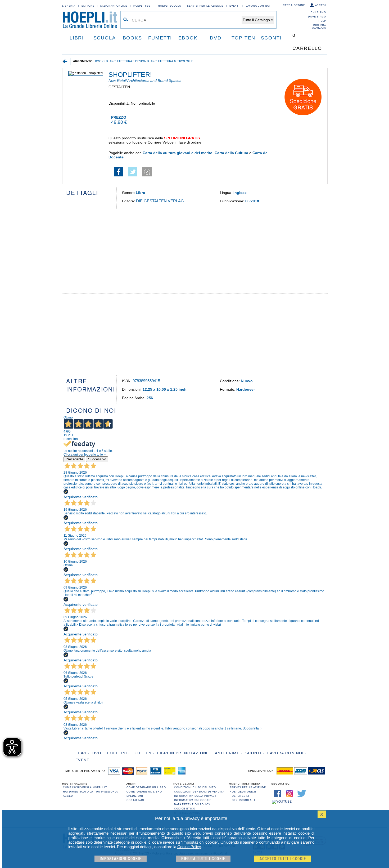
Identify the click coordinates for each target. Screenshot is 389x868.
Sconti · (255, 753)
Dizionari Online (113, 6)
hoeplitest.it (240, 796)
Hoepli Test (142, 6)
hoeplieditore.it (243, 791)
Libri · (82, 753)
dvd (215, 38)
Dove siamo (317, 16)
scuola (104, 38)
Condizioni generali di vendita (199, 791)
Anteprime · (229, 753)
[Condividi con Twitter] (132, 175)
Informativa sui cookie (192, 800)
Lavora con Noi (258, 6)
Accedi (320, 5)
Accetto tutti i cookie (283, 859)
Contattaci (135, 800)
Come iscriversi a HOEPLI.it (85, 787)
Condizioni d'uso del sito (195, 787)
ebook (188, 38)
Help (322, 21)
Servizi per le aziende (205, 6)
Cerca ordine (294, 5)
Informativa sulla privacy (195, 796)
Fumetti (160, 38)
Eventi (234, 6)
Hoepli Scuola (169, 6)
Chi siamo (318, 12)
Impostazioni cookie (121, 859)
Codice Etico (184, 808)
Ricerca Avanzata (319, 26)
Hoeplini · (118, 753)
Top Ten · (144, 753)
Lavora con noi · (287, 753)
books (132, 38)
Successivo (97, 459)
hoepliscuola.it (243, 800)
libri (77, 38)
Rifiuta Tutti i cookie (203, 859)
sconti (271, 38)
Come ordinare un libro (146, 787)
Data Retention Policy (192, 804)
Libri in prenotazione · (184, 753)
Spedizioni (134, 796)
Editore (88, 6)
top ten (244, 38)
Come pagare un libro (144, 791)
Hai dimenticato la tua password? (91, 791)
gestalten (119, 87)
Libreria (68, 6)
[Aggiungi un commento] (147, 175)
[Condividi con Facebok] (118, 175)
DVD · (98, 753)
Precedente (74, 459)
